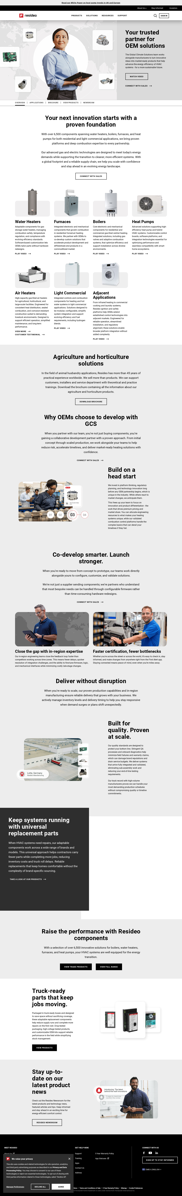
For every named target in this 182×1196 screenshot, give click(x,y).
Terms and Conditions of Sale (90, 1188)
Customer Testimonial (27, 334)
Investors (173, 8)
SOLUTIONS (92, 15)
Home (27, 15)
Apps (77, 1163)
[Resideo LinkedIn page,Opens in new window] (156, 1153)
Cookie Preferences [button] (136, 1188)
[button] (69, 1159)
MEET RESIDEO (14, 1147)
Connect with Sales (91, 176)
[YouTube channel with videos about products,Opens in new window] (150, 1153)
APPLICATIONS (36, 102)
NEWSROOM (88, 102)
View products (44, 1047)
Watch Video (136, 76)
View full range (109, 967)
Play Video (21, 253)
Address (78, 1172)
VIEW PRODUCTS (70, 102)
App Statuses (100, 1158)
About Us (142, 8)
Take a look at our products (26, 879)
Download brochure (91, 401)
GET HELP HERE (85, 1147)
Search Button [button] (155, 15)
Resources (108, 15)
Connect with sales (136, 86)
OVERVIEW (20, 102)
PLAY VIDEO (60, 328)
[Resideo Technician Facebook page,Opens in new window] (143, 1153)
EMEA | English (154, 1169)
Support (122, 15)
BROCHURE (53, 102)
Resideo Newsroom (47, 1122)
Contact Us (79, 1168)
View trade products (76, 967)
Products (76, 15)
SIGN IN (165, 15)
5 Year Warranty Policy (104, 1153)
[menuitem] (76, 15)
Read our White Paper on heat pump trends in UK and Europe (91, 2)
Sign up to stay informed (160, 1160)
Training (78, 1158)
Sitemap (124, 1188)
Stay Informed (157, 8)
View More (20, 331)
